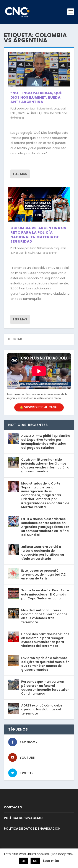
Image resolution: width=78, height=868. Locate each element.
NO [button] (35, 861)
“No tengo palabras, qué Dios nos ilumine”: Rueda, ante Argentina (36, 97)
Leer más (20, 174)
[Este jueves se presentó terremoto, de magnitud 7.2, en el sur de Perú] (13, 573)
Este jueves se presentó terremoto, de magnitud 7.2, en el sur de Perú (44, 574)
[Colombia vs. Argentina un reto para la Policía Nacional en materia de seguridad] (39, 204)
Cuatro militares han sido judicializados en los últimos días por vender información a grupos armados (45, 465)
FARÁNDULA (33, 113)
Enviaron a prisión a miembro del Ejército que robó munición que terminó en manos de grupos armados (45, 664)
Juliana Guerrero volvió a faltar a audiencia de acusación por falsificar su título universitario (42, 553)
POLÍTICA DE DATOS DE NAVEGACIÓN (32, 828)
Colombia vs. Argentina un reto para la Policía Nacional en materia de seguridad (38, 234)
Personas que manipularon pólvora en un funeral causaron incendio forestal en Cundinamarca (45, 687)
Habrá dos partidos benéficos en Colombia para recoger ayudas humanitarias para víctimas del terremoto (45, 640)
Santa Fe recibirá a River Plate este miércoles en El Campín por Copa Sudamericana (45, 594)
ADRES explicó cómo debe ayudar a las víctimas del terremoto (41, 709)
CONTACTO (13, 807)
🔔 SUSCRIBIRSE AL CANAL (39, 407)
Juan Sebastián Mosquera (47, 108)
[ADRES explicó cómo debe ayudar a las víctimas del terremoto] (13, 708)
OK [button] (24, 861)
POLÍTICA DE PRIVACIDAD (23, 818)
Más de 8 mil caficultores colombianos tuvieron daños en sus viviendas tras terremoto (44, 616)
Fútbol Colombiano (54, 113)
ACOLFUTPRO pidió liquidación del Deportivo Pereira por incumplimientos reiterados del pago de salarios (45, 442)
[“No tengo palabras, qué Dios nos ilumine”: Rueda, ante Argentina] (39, 69)
